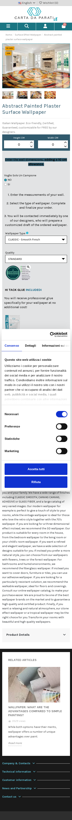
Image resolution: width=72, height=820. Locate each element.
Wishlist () (50, 3)
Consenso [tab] (12, 345)
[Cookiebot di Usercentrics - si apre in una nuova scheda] (50, 334)
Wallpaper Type (15, 233)
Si (9, 184)
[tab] (36, 635)
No (10, 179)
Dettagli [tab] (30, 345)
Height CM (19, 137)
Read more (15, 743)
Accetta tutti (36, 469)
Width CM (53, 137)
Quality (9, 252)
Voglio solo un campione (20, 175)
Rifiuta (36, 482)
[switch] (61, 426)
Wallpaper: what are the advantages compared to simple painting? (35, 711)
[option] (36, 709)
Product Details (18, 635)
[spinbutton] (19, 145)
